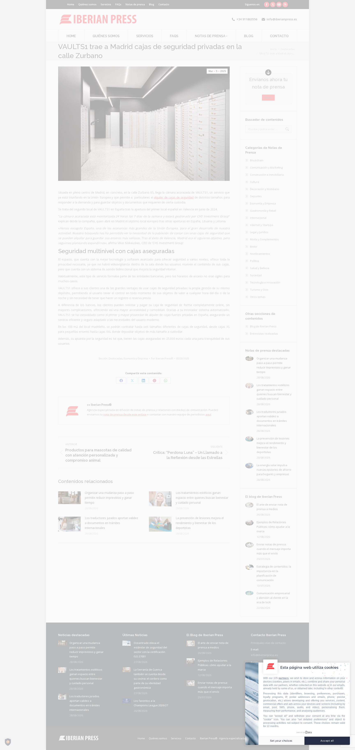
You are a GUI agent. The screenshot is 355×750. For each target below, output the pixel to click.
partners (284, 678)
